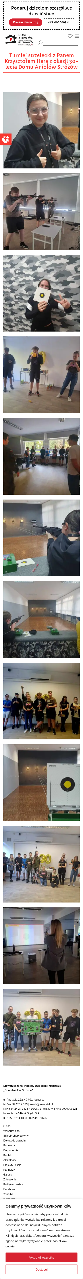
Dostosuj (41, 1269)
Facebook (9, 1189)
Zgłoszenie (10, 1179)
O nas (6, 1126)
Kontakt (7, 1155)
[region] (41, 1239)
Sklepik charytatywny (16, 1135)
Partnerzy (9, 1145)
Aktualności (10, 1160)
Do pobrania (10, 1150)
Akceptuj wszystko (41, 1257)
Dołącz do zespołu (14, 1140)
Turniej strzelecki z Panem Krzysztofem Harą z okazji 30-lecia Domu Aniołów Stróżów (41, 61)
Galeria (7, 1174)
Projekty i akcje (12, 1165)
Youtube (8, 1194)
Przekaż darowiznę (25, 22)
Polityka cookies (13, 1184)
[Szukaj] (41, 42)
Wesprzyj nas (11, 1131)
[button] (6, 139)
